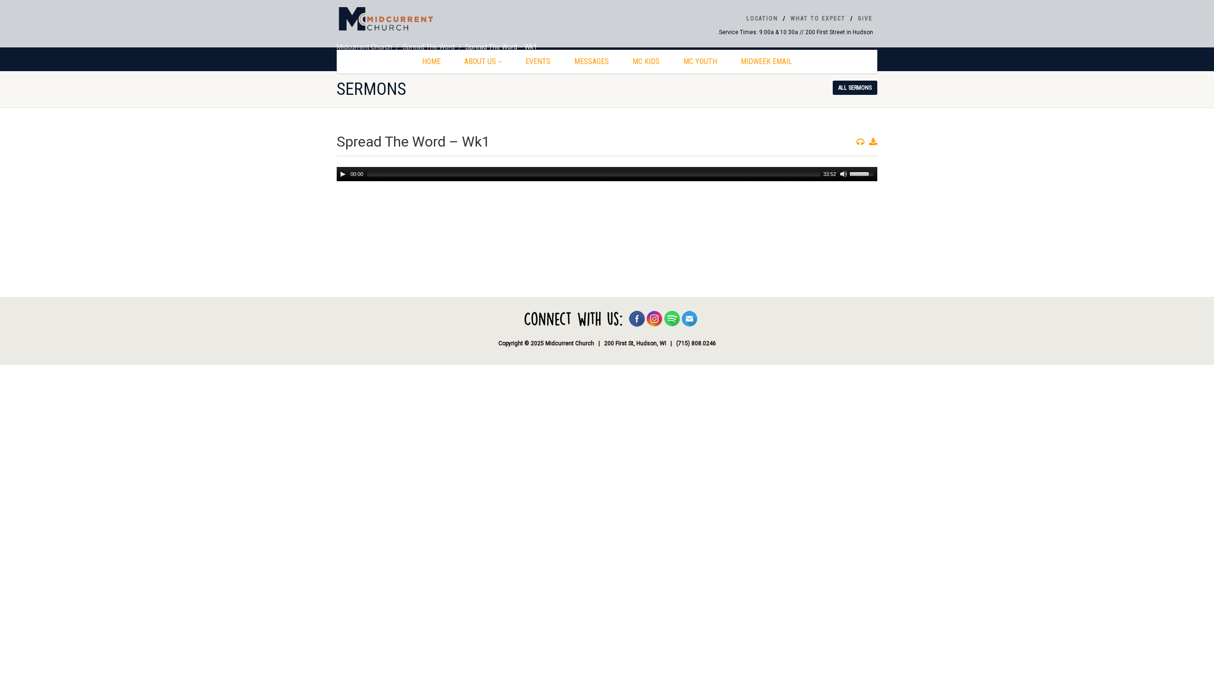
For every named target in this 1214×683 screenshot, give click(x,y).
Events (538, 61)
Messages (591, 61)
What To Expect (818, 18)
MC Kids (646, 61)
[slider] (863, 173)
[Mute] (843, 174)
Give (865, 18)
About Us (480, 61)
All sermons (855, 87)
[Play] (343, 174)
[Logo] (422, 20)
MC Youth (700, 61)
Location (762, 18)
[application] (607, 174)
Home (431, 61)
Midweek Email (766, 61)
